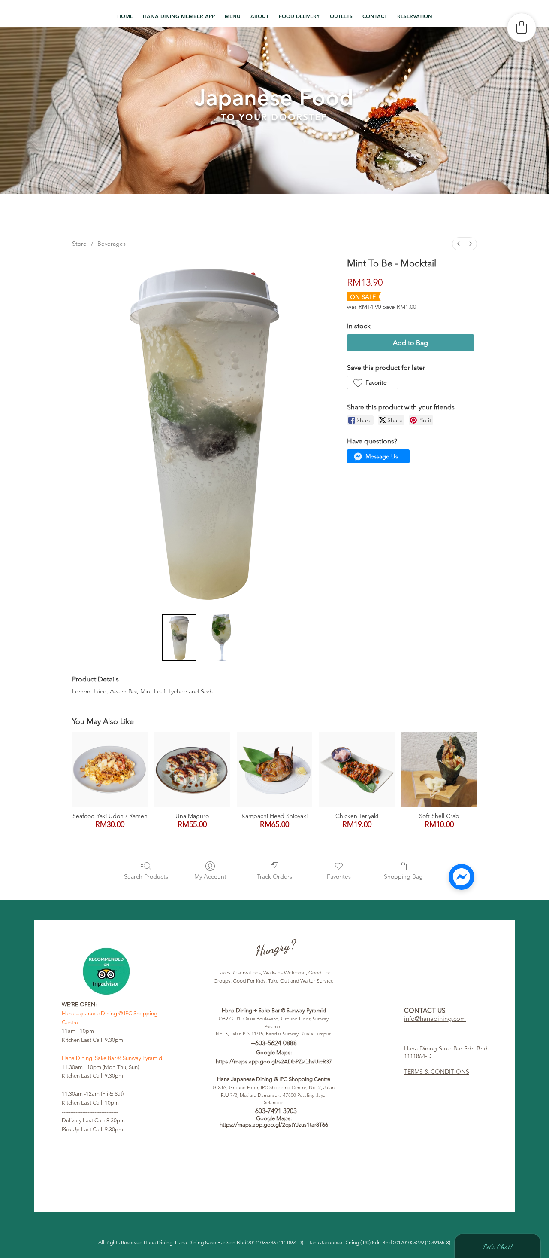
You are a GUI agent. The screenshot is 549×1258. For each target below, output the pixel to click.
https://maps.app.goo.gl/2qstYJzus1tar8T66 (274, 1124)
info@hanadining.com (435, 1018)
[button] (232, 16)
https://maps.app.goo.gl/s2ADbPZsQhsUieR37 (274, 1061)
